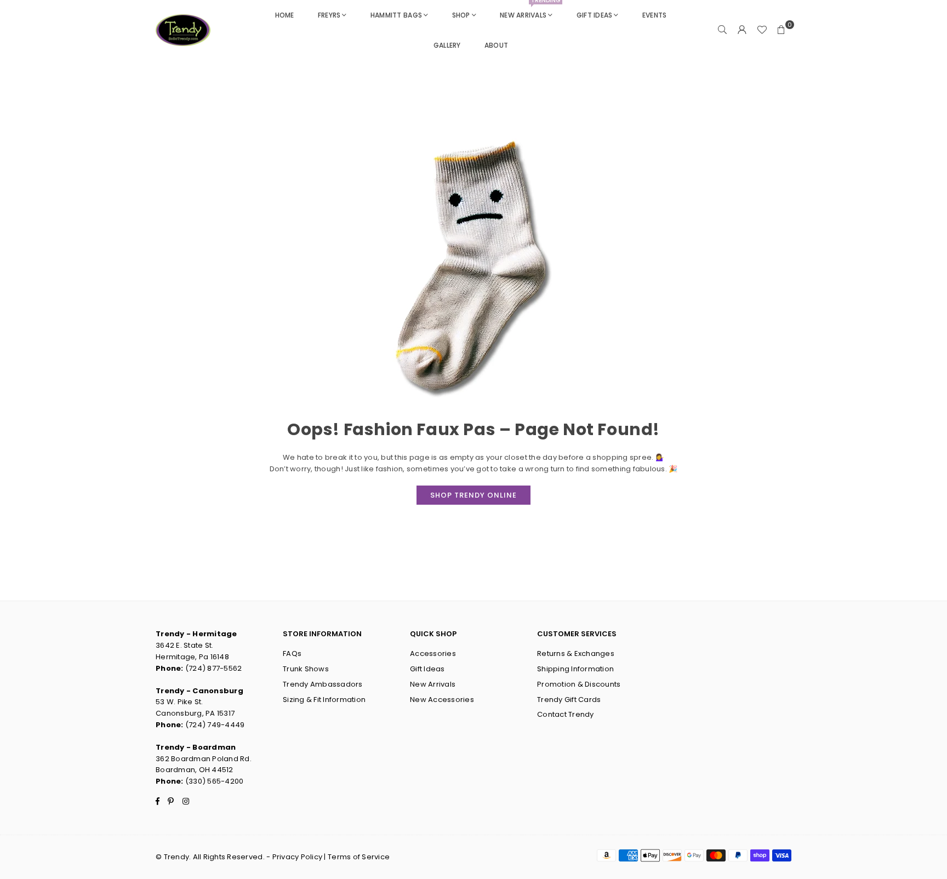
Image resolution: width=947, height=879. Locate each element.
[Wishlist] (762, 30)
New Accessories (442, 699)
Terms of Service (359, 857)
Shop (461, 15)
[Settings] (742, 30)
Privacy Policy (297, 857)
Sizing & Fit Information (324, 699)
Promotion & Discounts (578, 684)
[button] (781, 30)
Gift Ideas (595, 15)
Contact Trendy (565, 714)
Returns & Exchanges (575, 653)
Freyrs (329, 15)
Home (284, 15)
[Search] (722, 30)
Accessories (433, 653)
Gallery (447, 45)
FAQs (292, 653)
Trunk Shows (306, 669)
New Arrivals (530, 10)
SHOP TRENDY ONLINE (473, 495)
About (496, 45)
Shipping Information (575, 669)
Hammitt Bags (396, 15)
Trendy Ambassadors (323, 684)
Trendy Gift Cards (569, 699)
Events (654, 15)
